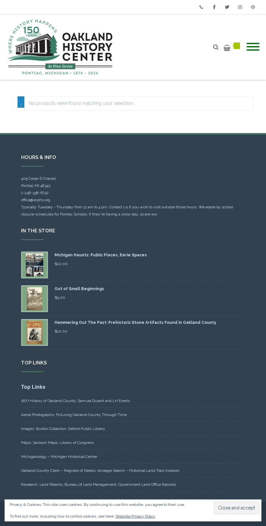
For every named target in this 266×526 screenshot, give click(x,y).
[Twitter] (227, 7)
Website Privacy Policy (135, 516)
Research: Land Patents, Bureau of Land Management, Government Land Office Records (98, 484)
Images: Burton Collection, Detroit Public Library (63, 428)
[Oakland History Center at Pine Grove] (61, 47)
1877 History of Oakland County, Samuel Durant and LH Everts (75, 400)
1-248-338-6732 (35, 192)
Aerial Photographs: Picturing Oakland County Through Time (74, 414)
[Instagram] (240, 7)
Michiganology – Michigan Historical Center (59, 456)
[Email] (253, 7)
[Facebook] (214, 7)
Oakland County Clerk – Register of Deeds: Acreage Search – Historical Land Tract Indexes (100, 470)
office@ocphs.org (35, 200)
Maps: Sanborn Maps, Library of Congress (57, 442)
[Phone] (201, 7)
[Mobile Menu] (253, 47)
